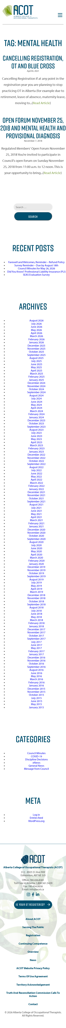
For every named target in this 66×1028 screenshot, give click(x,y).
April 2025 (36, 370)
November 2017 (36, 632)
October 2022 (36, 461)
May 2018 (36, 617)
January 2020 (36, 563)
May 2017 (36, 648)
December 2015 (36, 688)
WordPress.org (36, 821)
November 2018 (36, 598)
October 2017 (36, 635)
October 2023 (36, 423)
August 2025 (36, 358)
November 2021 (36, 495)
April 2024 (36, 407)
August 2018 (36, 607)
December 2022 (36, 454)
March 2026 (36, 336)
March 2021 (36, 520)
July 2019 (36, 582)
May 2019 (36, 585)
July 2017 (36, 641)
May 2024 (36, 404)
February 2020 (36, 560)
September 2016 (36, 666)
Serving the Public (33, 927)
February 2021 (36, 523)
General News (36, 765)
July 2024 (36, 398)
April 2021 (36, 517)
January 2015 (36, 707)
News (33, 960)
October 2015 (36, 694)
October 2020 (36, 535)
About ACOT (33, 919)
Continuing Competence (33, 943)
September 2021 (36, 501)
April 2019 (36, 588)
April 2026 (36, 333)
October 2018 (36, 601)
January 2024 (36, 417)
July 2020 (36, 545)
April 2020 (36, 554)
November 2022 (36, 457)
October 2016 (36, 663)
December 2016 (36, 657)
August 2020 (36, 542)
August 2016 (36, 669)
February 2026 (36, 339)
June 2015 (36, 701)
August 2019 (36, 579)
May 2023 (36, 439)
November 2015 (36, 691)
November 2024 (36, 386)
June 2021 (36, 510)
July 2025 (36, 361)
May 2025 (36, 367)
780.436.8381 (37, 880)
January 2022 (36, 489)
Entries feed (36, 817)
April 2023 (36, 442)
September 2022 (36, 464)
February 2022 (36, 485)
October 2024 (36, 389)
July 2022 (36, 470)
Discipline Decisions (36, 759)
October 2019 (36, 573)
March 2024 (36, 411)
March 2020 (36, 557)
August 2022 (36, 467)
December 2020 (36, 529)
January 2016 (36, 685)
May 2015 (36, 704)
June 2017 (36, 645)
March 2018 (36, 620)
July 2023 (36, 432)
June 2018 (36, 613)
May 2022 (36, 476)
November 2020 (36, 532)
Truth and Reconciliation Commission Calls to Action (33, 994)
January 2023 (36, 451)
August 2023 (36, 429)
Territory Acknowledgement (33, 984)
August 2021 (36, 504)
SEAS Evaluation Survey (36, 274)
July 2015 (36, 698)
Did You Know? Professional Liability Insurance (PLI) (36, 271)
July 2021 (36, 507)
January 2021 (36, 526)
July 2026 (36, 323)
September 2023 (36, 426)
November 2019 (36, 570)
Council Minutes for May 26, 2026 (36, 268)
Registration (33, 935)
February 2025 (36, 376)
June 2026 (36, 326)
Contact (33, 1004)
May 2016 (36, 676)
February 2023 (36, 448)
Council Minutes (36, 753)
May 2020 (36, 551)
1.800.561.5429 (44, 883)
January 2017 (36, 654)
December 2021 (36, 492)
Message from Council (36, 768)
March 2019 (36, 591)
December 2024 (36, 383)
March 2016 (36, 679)
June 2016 (36, 673)
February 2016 (36, 682)
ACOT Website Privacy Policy (33, 968)
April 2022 (36, 479)
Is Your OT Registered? (31, 904)
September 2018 (36, 604)
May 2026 (36, 330)
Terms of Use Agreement (33, 976)
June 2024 (36, 401)
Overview (33, 951)
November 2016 (36, 660)
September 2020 (36, 539)
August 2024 (36, 395)
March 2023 (36, 445)
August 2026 (36, 320)
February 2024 (36, 414)
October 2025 (36, 351)
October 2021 (36, 498)
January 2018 (36, 626)
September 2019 (36, 576)
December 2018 (36, 595)
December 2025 (36, 345)
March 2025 (36, 373)
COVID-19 (36, 756)
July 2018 (36, 610)
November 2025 (36, 348)
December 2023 (36, 420)
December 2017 (36, 629)
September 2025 (36, 355)
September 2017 (36, 638)
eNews (36, 762)
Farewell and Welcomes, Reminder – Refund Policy (36, 262)
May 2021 (36, 514)
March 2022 (36, 482)
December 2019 (36, 567)
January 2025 (36, 379)
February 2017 (36, 651)
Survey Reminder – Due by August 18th (36, 265)
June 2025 (36, 364)
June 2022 (36, 473)
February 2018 (36, 623)
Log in (36, 814)
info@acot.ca (36, 889)
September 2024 (36, 392)
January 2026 (36, 342)
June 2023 (36, 436)
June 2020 (36, 548)
